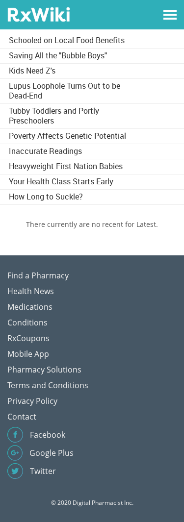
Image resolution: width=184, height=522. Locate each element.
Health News (30, 291)
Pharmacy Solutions (44, 369)
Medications (30, 306)
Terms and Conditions (47, 385)
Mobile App (28, 353)
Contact (21, 416)
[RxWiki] (38, 14)
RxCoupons (28, 338)
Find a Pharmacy (38, 275)
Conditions (27, 322)
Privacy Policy (32, 401)
